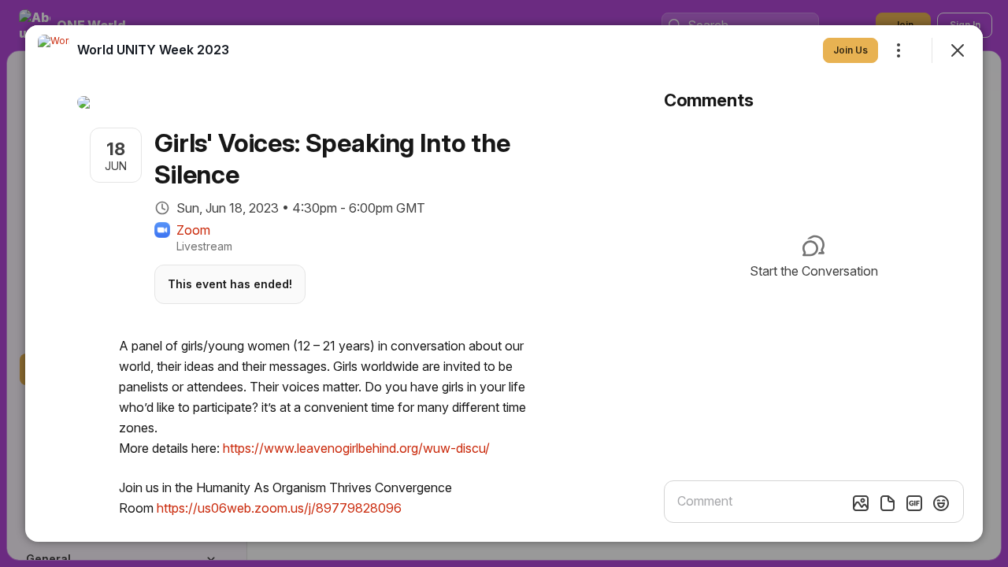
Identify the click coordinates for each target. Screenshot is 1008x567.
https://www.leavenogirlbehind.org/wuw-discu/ (356, 448)
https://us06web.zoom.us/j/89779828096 (279, 508)
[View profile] (53, 50)
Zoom (193, 230)
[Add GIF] (914, 503)
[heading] (153, 49)
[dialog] (504, 283)
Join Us (850, 50)
